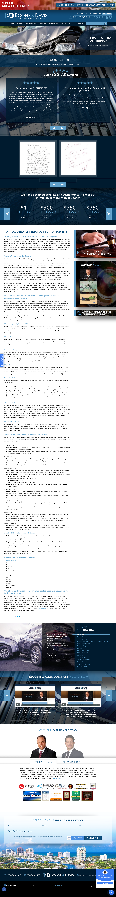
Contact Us (79, 24)
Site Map (54, 885)
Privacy (76, 838)
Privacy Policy (60, 885)
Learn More (57, 778)
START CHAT (105, 883)
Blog (71, 24)
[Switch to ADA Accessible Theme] (4, 889)
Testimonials (53, 24)
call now (107, 14)
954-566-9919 (42, 608)
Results (63, 24)
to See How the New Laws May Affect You (85, 5)
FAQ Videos (42, 24)
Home (12, 24)
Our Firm (20, 24)
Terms (79, 838)
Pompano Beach (11, 560)
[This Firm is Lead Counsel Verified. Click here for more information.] (58, 806)
